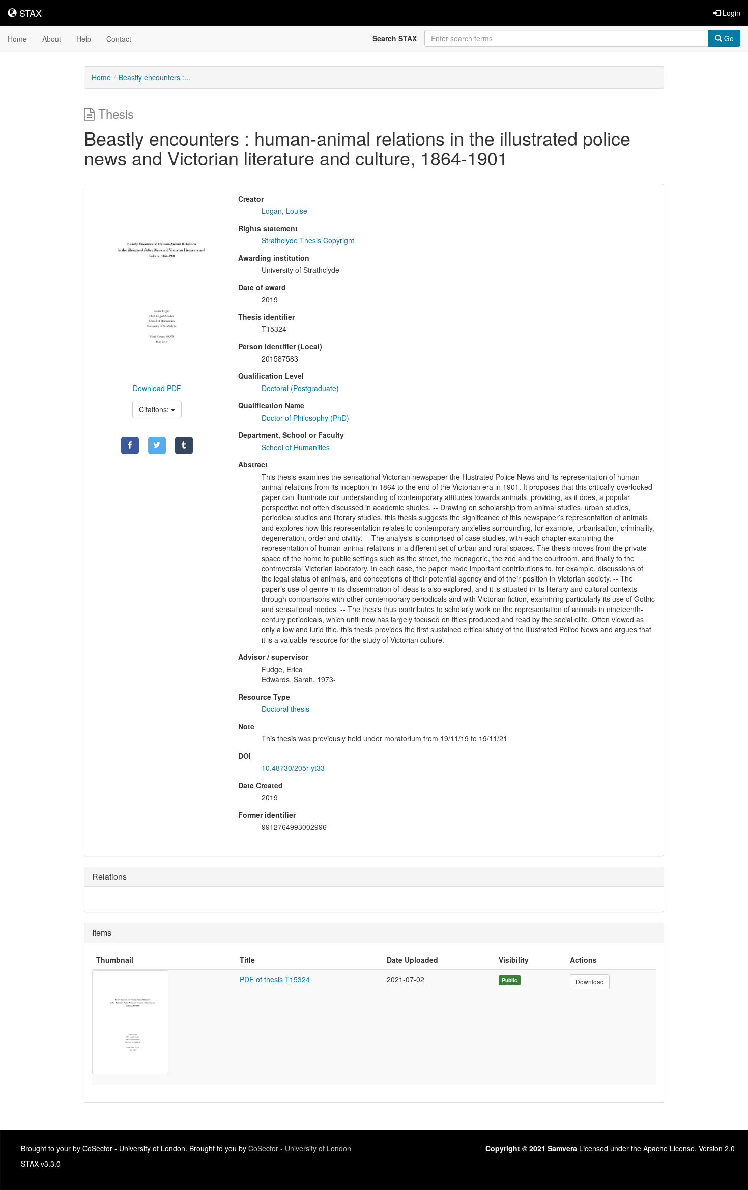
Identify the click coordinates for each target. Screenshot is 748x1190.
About (51, 39)
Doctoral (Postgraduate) (300, 388)
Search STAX (394, 38)
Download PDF (157, 388)
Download (590, 981)
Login (730, 13)
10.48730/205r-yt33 (293, 768)
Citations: (155, 409)
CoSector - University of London (299, 1148)
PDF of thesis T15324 (275, 979)
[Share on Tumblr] (184, 445)
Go (728, 38)
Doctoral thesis (285, 709)
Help (83, 39)
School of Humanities (296, 447)
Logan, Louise (284, 211)
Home (17, 39)
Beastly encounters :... (154, 77)
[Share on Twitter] (157, 445)
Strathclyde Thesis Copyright (308, 240)
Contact (118, 39)
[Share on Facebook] (130, 445)
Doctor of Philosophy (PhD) (305, 417)
